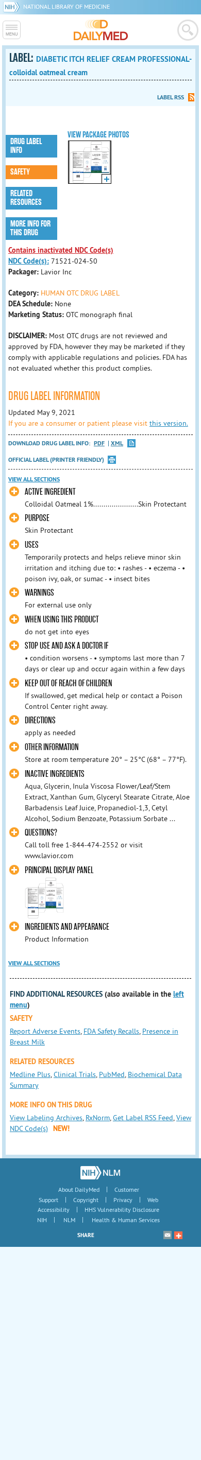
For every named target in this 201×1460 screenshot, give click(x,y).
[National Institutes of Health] (13, 6)
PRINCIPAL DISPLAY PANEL (59, 870)
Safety (20, 172)
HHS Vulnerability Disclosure (122, 1209)
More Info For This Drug (30, 228)
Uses (32, 545)
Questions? (41, 832)
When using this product (61, 619)
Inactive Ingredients (55, 774)
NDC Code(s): (28, 261)
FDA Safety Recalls (111, 1031)
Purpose (37, 518)
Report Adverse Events (45, 1031)
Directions (40, 720)
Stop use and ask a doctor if (66, 645)
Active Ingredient (50, 491)
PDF (99, 443)
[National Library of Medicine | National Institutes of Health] (100, 1172)
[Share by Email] (167, 1235)
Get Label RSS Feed (143, 1117)
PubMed (112, 1074)
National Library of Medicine (66, 6)
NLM (69, 1220)
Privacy (122, 1200)
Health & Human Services (126, 1220)
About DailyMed (78, 1189)
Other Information (52, 747)
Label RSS (170, 97)
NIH (42, 1220)
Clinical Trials (75, 1074)
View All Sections (34, 479)
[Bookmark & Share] (178, 1235)
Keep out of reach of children (68, 683)
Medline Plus (30, 1074)
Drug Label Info (26, 145)
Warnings (39, 592)
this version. (168, 423)
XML (117, 443)
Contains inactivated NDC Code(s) (60, 250)
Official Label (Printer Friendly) (56, 460)
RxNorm (98, 1117)
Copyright (85, 1200)
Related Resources (26, 197)
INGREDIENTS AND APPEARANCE (67, 927)
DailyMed (101, 30)
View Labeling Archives (46, 1117)
